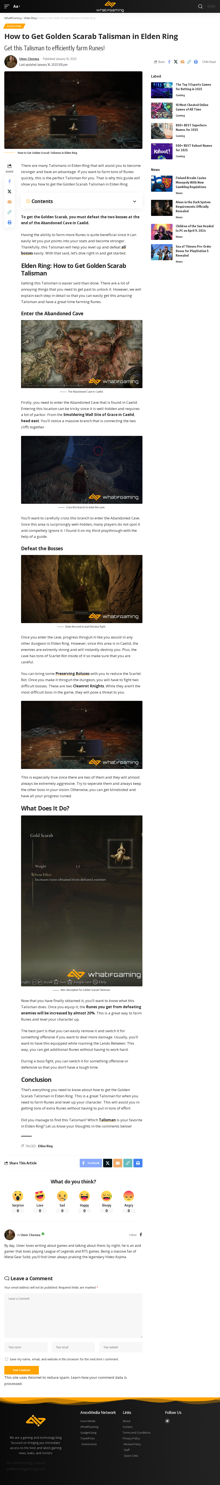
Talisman (107, 1119)
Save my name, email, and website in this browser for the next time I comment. (64, 1359)
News (179, 193)
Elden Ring (14, 26)
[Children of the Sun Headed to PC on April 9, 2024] (162, 232)
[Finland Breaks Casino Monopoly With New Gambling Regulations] (162, 184)
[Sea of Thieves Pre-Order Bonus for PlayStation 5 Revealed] (162, 252)
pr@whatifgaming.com (26, 1468)
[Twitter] (167, 1421)
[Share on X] (176, 61)
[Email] (182, 61)
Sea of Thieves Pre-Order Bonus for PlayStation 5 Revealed (193, 251)
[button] (8, 6)
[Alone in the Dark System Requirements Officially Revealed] (162, 208)
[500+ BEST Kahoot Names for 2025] (162, 151)
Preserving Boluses (72, 673)
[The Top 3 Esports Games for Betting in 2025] (162, 90)
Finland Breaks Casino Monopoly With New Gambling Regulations (191, 182)
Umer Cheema (29, 59)
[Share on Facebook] (169, 61)
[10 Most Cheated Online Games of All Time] (162, 111)
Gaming (180, 95)
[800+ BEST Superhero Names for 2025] (162, 131)
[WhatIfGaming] (110, 6)
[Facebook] (140, 1235)
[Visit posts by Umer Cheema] (9, 1234)
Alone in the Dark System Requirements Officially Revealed (193, 206)
